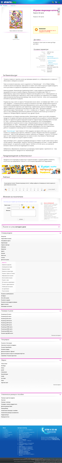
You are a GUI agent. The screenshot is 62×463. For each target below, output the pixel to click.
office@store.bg (56, 439)
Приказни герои (6, 269)
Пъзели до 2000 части (6, 329)
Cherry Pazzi (4, 363)
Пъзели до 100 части (6, 320)
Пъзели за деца (5, 349)
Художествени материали (24, 435)
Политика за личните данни (56, 458)
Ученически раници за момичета (9, 412)
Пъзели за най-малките (7, 293)
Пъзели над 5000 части (7, 333)
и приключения (24, 450)
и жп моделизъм (26, 446)
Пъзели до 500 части (6, 325)
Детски (22, 439)
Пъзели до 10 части (6, 314)
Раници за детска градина (8, 398)
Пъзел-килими (5, 291)
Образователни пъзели (7, 275)
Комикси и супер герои (7, 271)
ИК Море (3, 365)
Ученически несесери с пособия (9, 410)
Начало (5, 429)
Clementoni (4, 372)
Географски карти (5, 240)
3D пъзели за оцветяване (8, 282)
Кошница (6, 433)
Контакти (6, 431)
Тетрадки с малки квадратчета (9, 404)
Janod (2, 370)
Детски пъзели (5, 259)
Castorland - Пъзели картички (8, 355)
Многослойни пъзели (7, 278)
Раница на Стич (5, 417)
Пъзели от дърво (5, 300)
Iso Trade (3, 378)
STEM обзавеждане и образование (26, 443)
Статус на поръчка (8, 434)
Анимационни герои (7, 267)
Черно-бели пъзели (6, 238)
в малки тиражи (26, 449)
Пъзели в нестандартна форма (9, 302)
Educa (2, 368)
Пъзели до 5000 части (6, 331)
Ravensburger (50, 56)
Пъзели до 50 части (53, 64)
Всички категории (56, 335)
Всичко (25, 448)
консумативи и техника (25, 434)
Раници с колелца (5, 402)
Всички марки (57, 384)
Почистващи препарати (24, 433)
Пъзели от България (6, 343)
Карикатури (4, 242)
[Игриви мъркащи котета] (16, 19)
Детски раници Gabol (6, 406)
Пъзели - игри (5, 280)
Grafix (2, 376)
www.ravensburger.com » (53, 58)
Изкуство (3, 236)
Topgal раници (5, 414)
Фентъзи (3, 255)
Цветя (2, 251)
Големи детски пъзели (7, 286)
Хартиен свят (4, 382)
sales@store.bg (55, 438)
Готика (3, 257)
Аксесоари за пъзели (6, 306)
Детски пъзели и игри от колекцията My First (12, 353)
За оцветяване (5, 288)
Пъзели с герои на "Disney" (8, 273)
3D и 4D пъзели (5, 298)
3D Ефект (3, 296)
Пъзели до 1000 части (6, 327)
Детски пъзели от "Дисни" (8, 351)
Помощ (5, 437)
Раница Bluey (4, 408)
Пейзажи (3, 247)
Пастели (3, 400)
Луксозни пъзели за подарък (8, 345)
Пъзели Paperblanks (6, 347)
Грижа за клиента (8, 432)
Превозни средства (6, 264)
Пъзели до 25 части (6, 316)
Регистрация (7, 435)
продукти (24, 437)
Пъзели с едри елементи (8, 284)
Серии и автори (5, 245)
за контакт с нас (53, 437)
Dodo (2, 380)
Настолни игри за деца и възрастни (26, 432)
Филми (3, 253)
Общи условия (47, 458)
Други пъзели (4, 304)
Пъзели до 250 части (6, 322)
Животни (13, 5)
